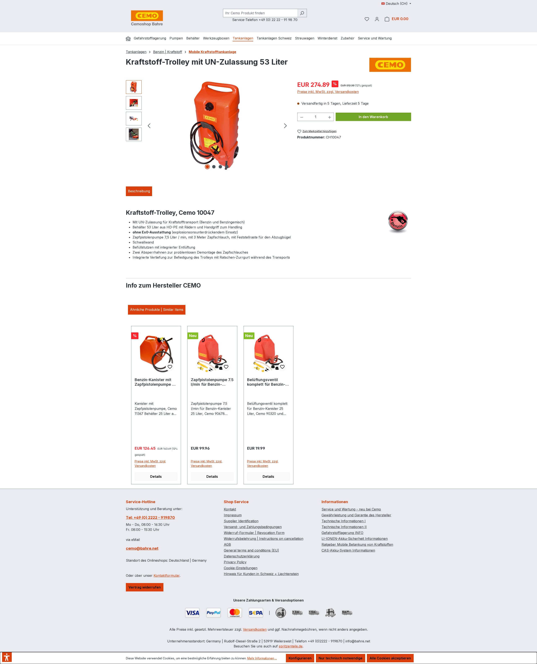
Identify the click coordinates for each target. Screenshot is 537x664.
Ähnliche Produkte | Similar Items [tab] (156, 309)
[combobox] (260, 13)
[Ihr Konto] (377, 19)
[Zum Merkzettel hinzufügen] (170, 367)
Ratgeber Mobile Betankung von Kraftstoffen (357, 544)
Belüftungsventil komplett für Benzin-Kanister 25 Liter (266, 382)
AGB (227, 544)
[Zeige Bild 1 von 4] (207, 166)
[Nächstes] (285, 125)
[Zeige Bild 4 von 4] (227, 166)
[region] (207, 125)
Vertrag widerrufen (145, 587)
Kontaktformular (167, 575)
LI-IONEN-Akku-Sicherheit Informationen (355, 538)
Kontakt (230, 509)
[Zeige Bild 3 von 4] (220, 166)
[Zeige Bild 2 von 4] (214, 166)
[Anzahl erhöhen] (329, 117)
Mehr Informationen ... (262, 658)
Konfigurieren (300, 658)
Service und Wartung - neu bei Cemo (351, 509)
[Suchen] (302, 13)
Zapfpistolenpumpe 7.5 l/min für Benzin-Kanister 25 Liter (212, 382)
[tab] (139, 191)
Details (156, 476)
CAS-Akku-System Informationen (348, 550)
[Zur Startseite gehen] (147, 18)
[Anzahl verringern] (301, 117)
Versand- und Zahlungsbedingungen (253, 527)
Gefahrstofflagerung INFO (342, 533)
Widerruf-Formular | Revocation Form (254, 533)
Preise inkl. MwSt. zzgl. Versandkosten (328, 92)
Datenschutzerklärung (241, 556)
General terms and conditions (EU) (251, 550)
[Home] (128, 38)
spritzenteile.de (290, 646)
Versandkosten (255, 629)
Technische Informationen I (344, 521)
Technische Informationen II (344, 527)
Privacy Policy (235, 562)
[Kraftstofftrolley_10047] (217, 125)
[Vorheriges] (149, 125)
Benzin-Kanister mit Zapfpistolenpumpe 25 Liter (156, 382)
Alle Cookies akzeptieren (390, 658)
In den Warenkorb (373, 117)
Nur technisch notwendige (340, 658)
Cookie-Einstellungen (240, 568)
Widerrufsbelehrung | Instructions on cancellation (263, 538)
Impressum (233, 515)
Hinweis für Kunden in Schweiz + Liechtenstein (261, 574)
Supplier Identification (241, 521)
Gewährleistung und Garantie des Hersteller (356, 515)
